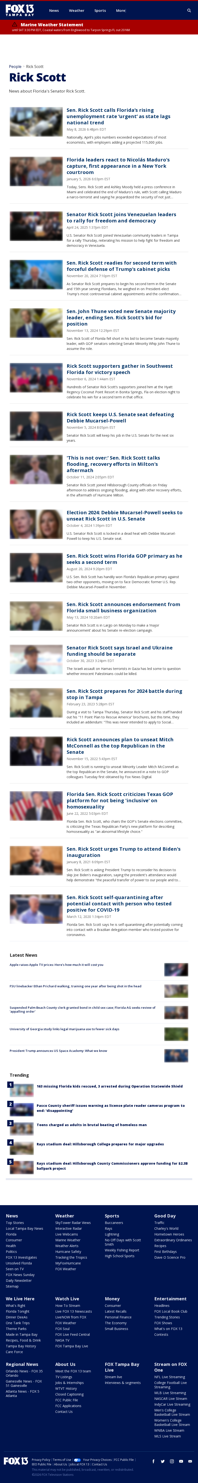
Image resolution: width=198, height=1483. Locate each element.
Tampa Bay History (21, 1346)
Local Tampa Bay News (24, 1228)
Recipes (160, 1245)
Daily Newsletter (19, 1280)
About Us (65, 1364)
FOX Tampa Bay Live (71, 1346)
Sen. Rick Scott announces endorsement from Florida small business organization (123, 607)
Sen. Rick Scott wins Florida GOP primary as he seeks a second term (124, 559)
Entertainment (170, 1299)
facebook (153, 1461)
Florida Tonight (17, 1311)
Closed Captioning (69, 1394)
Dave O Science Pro (169, 1257)
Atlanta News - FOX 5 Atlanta (22, 1393)
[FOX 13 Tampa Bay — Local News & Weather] (22, 10)
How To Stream (67, 1305)
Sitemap (12, 1286)
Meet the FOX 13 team (73, 1371)
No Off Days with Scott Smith (123, 1242)
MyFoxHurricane (68, 1263)
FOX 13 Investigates (21, 1257)
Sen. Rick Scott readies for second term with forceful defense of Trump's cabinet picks (122, 266)
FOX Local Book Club (170, 1311)
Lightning (112, 1234)
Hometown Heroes (169, 1234)
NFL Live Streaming (169, 1377)
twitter (163, 1461)
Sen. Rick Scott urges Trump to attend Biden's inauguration (124, 852)
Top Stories (15, 1222)
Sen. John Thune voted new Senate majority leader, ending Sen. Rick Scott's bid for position (121, 317)
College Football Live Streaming (170, 1384)
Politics (11, 1251)
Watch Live (67, 1299)
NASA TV (62, 1340)
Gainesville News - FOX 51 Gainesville (24, 1383)
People (15, 66)
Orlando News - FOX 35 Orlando (24, 1373)
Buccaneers (114, 1222)
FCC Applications (68, 1405)
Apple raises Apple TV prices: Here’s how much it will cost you (56, 964)
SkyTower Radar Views (73, 1222)
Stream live (113, 1377)
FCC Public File (66, 1400)
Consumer (14, 1240)
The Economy (116, 1323)
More (120, 10)
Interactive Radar (68, 1228)
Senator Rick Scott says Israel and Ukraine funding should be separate (120, 650)
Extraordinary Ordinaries (173, 1240)
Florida (11, 1234)
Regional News (22, 1364)
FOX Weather (65, 1269)
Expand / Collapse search (189, 10)
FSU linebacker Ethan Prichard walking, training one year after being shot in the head (75, 986)
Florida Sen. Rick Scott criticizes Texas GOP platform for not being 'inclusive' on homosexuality (120, 800)
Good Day (165, 1216)
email (190, 1461)
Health (11, 1245)
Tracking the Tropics (71, 1257)
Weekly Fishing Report (122, 1250)
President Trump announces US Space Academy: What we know (58, 1051)
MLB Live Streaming (170, 1392)
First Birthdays (165, 1251)
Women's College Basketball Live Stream (172, 1422)
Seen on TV (15, 1269)
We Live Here (20, 1299)
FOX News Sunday (20, 1274)
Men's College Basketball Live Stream (172, 1412)
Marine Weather (67, 1240)
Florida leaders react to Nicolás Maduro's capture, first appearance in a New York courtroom (118, 165)
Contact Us (64, 1411)
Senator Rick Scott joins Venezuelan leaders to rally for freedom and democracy (121, 217)
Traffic (159, 1222)
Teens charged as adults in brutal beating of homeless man (92, 1124)
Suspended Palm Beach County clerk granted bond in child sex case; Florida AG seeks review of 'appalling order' (83, 1009)
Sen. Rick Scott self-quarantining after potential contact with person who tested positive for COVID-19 (119, 903)
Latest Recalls (116, 1311)
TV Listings (63, 1377)
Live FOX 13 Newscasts (73, 1311)
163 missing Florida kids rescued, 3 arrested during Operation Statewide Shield (110, 1086)
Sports (112, 1216)
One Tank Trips (18, 1323)
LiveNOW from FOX (70, 1317)
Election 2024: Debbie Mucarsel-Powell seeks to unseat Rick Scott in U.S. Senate (125, 515)
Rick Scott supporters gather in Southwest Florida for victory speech (120, 369)
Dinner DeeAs (17, 1317)
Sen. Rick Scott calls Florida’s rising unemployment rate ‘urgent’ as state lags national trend (118, 116)
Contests (161, 1334)
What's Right (15, 1305)
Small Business (116, 1328)
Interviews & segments (123, 1382)
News (12, 1216)
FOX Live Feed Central (72, 1334)
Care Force (14, 1351)
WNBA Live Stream (169, 1430)
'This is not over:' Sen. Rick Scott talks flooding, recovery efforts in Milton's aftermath (113, 464)
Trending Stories (167, 1317)
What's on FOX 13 (168, 1328)
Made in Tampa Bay (21, 1334)
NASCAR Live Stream (170, 1398)
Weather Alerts (66, 1245)
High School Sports (119, 1256)
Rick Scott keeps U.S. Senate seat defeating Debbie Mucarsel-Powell (120, 417)
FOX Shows (163, 1323)
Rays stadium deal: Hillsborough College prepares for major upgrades (100, 1144)
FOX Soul (62, 1328)
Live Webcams (66, 1234)
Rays (108, 1228)
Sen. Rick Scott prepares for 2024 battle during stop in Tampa (124, 694)
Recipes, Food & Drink (23, 1340)
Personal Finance (118, 1317)
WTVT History (66, 1388)
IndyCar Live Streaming (172, 1404)
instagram (172, 1461)
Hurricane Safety (68, 1251)
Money (112, 1299)
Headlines (162, 1305)
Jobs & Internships (69, 1382)
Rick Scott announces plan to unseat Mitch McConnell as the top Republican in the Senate (120, 745)
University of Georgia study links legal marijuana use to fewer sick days (64, 1029)
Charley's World (166, 1228)
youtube (181, 1461)
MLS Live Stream (167, 1436)
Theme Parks (16, 1328)
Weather (64, 1216)
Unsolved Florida (19, 1263)
